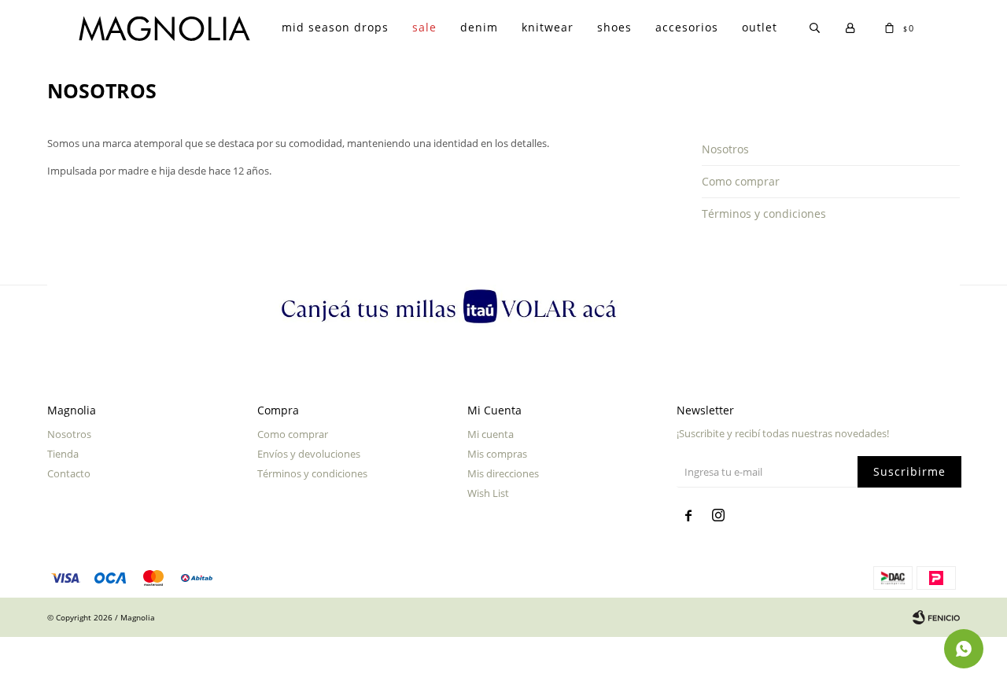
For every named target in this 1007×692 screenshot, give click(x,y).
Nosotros (725, 149)
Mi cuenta (490, 434)
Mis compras (497, 454)
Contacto (68, 473)
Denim (479, 27)
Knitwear (548, 27)
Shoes (614, 27)
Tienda (63, 454)
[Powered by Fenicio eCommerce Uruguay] (936, 617)
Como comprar (741, 181)
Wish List (488, 493)
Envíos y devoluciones (308, 454)
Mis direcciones (503, 473)
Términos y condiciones (764, 213)
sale (424, 27)
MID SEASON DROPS (335, 27)
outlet (759, 27)
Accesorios (686, 27)
